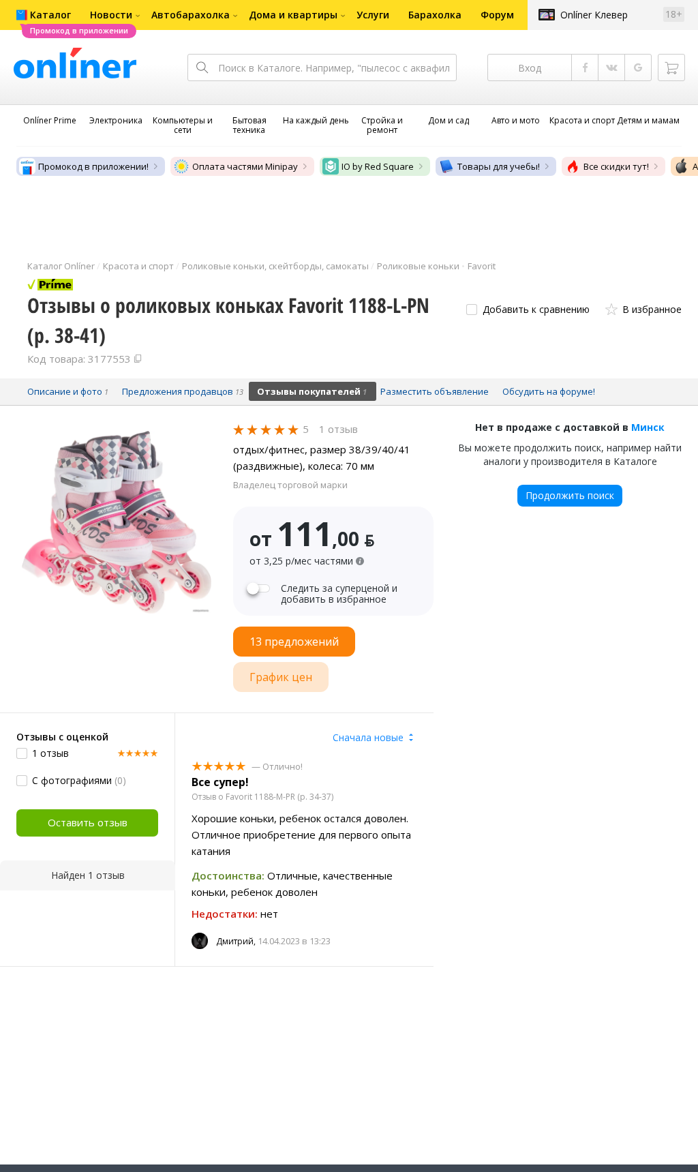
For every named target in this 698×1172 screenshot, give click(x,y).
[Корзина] (671, 67)
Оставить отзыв (87, 822)
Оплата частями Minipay (245, 166)
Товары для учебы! (498, 166)
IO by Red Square (378, 166)
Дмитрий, (236, 941)
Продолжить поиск (570, 495)
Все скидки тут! (616, 166)
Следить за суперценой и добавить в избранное (339, 594)
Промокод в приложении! (93, 166)
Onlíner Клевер (594, 14)
